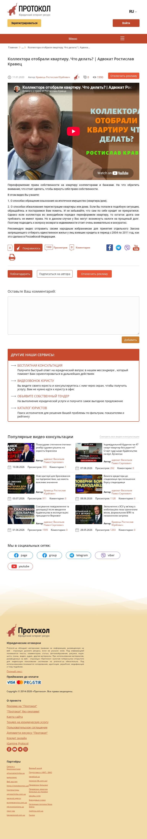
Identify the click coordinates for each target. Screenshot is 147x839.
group (53, 555)
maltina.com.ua (36, 811)
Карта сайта (15, 717)
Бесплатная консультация (39, 365)
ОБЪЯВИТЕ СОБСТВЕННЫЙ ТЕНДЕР (43, 396)
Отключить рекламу (123, 76)
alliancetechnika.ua (16, 773)
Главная (13, 47)
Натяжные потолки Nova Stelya (40, 805)
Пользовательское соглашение (27, 727)
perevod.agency (14, 798)
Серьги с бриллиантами (13, 767)
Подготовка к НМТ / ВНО (40, 772)
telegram (82, 555)
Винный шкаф (35, 768)
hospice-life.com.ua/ (38, 781)
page (24, 555)
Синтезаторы (13, 790)
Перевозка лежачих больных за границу (38, 790)
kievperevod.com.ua (16, 815)
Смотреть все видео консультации (119, 436)
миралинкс (12, 777)
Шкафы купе (35, 796)
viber (111, 555)
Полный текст (14, 671)
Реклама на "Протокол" (22, 706)
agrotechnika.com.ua (16, 794)
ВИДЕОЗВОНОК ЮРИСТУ (35, 381)
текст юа (11, 811)
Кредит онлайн (17, 738)
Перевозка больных (38, 785)
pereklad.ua (34, 776)
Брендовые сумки (37, 800)
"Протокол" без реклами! (23, 711)
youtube (24, 566)
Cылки (32, 815)
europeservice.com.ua (17, 802)
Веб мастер (12, 781)
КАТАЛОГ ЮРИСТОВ (32, 408)
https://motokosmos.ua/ (18, 785)
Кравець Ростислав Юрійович (53, 77)
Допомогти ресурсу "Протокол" (27, 733)
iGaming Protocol (18, 743)
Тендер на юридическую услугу (27, 722)
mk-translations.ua (15, 806)
